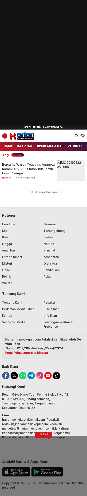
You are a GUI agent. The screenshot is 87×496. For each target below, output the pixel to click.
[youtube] (48, 375)
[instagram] (39, 375)
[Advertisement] (31, 63)
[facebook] (6, 375)
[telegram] (31, 375)
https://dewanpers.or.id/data (26, 353)
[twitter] (14, 375)
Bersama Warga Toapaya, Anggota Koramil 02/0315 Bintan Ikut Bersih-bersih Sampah (28, 168)
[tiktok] (56, 375)
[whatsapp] (22, 375)
